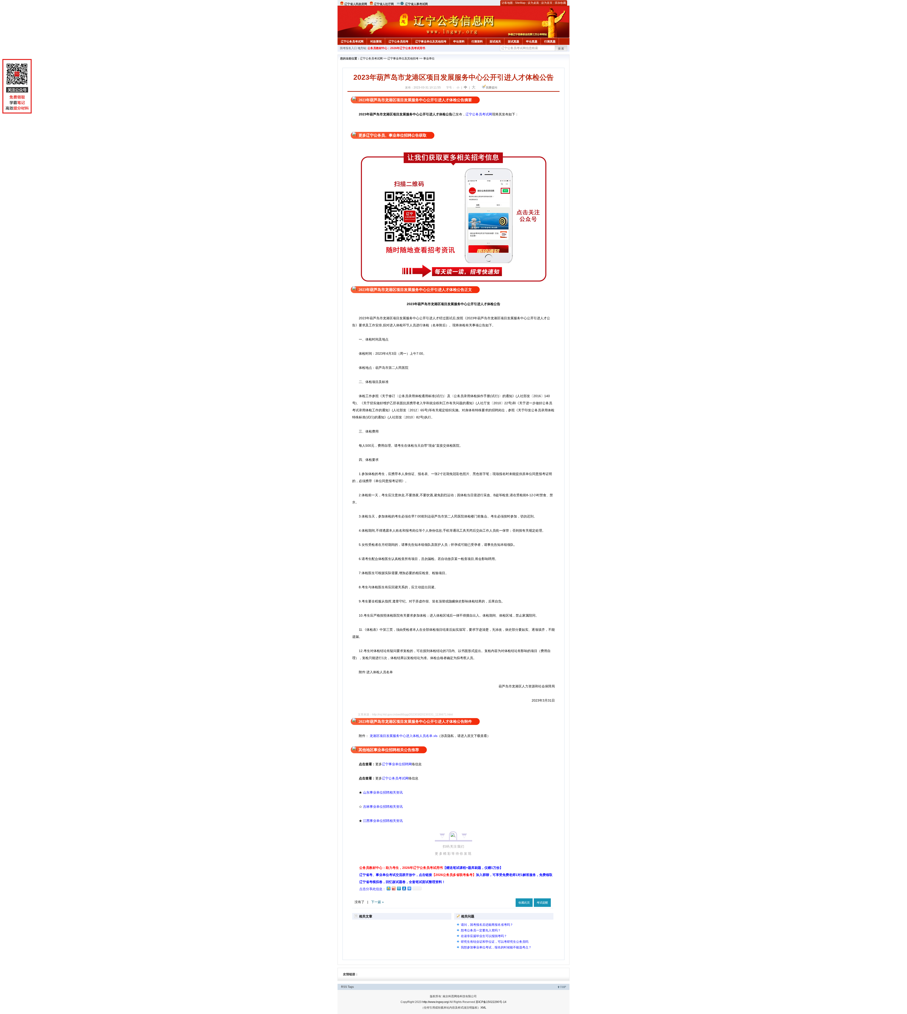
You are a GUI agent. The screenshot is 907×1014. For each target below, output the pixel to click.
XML (483, 1007)
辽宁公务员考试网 (352, 41)
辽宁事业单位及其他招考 (430, 41)
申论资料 (459, 41)
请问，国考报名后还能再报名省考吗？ (487, 924)
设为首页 (546, 2)
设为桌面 (533, 2)
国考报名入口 (348, 48)
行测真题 (550, 41)
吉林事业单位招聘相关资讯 (383, 806)
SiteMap (520, 2)
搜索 (561, 48)
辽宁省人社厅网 (384, 4)
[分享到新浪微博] (393, 888)
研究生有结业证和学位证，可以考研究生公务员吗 (494, 941)
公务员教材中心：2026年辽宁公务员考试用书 (396, 48)
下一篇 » (377, 902)
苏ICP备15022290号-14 (491, 1002)
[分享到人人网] (403, 888)
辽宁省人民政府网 (355, 4)
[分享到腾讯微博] (398, 888)
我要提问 (491, 87)
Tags (351, 987)
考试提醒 (542, 902)
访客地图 (507, 2)
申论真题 (531, 41)
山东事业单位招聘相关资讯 (383, 792)
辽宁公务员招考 (398, 41)
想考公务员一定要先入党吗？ (481, 930)
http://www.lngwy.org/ (435, 1002)
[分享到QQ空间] (388, 888)
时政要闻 (376, 41)
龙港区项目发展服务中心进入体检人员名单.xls (403, 736)
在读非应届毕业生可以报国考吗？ (484, 936)
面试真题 (513, 41)
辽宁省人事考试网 (416, 4)
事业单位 (429, 58)
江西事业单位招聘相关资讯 (383, 821)
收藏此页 (524, 902)
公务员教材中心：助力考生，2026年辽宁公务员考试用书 (431, 868)
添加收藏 (560, 2)
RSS (344, 987)
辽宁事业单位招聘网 (397, 764)
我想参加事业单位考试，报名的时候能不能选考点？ (496, 947)
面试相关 (495, 41)
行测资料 (477, 41)
